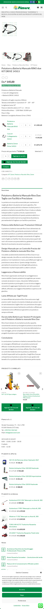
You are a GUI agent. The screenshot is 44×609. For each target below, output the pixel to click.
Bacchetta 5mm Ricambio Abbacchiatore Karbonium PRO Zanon (31, 396)
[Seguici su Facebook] (31, 2)
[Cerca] (6, 7)
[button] (41, 573)
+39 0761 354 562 (10, 430)
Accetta (22, 589)
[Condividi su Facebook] (6, 178)
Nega (22, 595)
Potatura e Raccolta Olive (20, 65)
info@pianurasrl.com (12, 433)
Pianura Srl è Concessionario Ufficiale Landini (23, 564)
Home (3, 65)
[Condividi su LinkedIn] (18, 178)
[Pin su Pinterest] (15, 178)
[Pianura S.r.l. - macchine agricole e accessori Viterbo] (22, 7)
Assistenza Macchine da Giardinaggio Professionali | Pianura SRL (20, 550)
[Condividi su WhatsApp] (3, 178)
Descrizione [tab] (5, 190)
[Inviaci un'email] (36, 2)
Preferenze (22, 601)
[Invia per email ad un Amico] (12, 178)
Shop (9, 65)
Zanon (32, 174)
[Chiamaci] (39, 2)
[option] (22, 29)
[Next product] (3, 77)
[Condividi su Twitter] (9, 178)
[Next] (42, 393)
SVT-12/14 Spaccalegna (9, 394)
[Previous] (1, 393)
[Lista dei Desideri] (38, 7)
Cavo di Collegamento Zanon (12, 136)
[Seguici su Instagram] (33, 2)
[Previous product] (6, 77)
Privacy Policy (25, 605)
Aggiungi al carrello (19, 156)
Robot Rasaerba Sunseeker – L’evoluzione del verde (24, 557)
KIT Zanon (34, 65)
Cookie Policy (17, 605)
